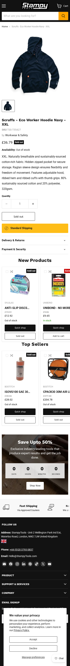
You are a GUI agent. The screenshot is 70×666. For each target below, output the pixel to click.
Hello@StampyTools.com (23, 556)
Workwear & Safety (16, 135)
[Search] (63, 16)
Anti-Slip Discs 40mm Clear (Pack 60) (18, 308)
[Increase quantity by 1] (33, 204)
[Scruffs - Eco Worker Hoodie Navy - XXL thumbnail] (8, 106)
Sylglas (9, 303)
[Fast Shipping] (25, 508)
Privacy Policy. (22, 630)
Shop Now (35, 485)
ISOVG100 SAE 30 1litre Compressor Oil (19, 392)
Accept (33, 639)
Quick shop (20, 328)
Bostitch (10, 386)
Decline (33, 648)
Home (5, 27)
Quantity (6, 196)
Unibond (47, 303)
